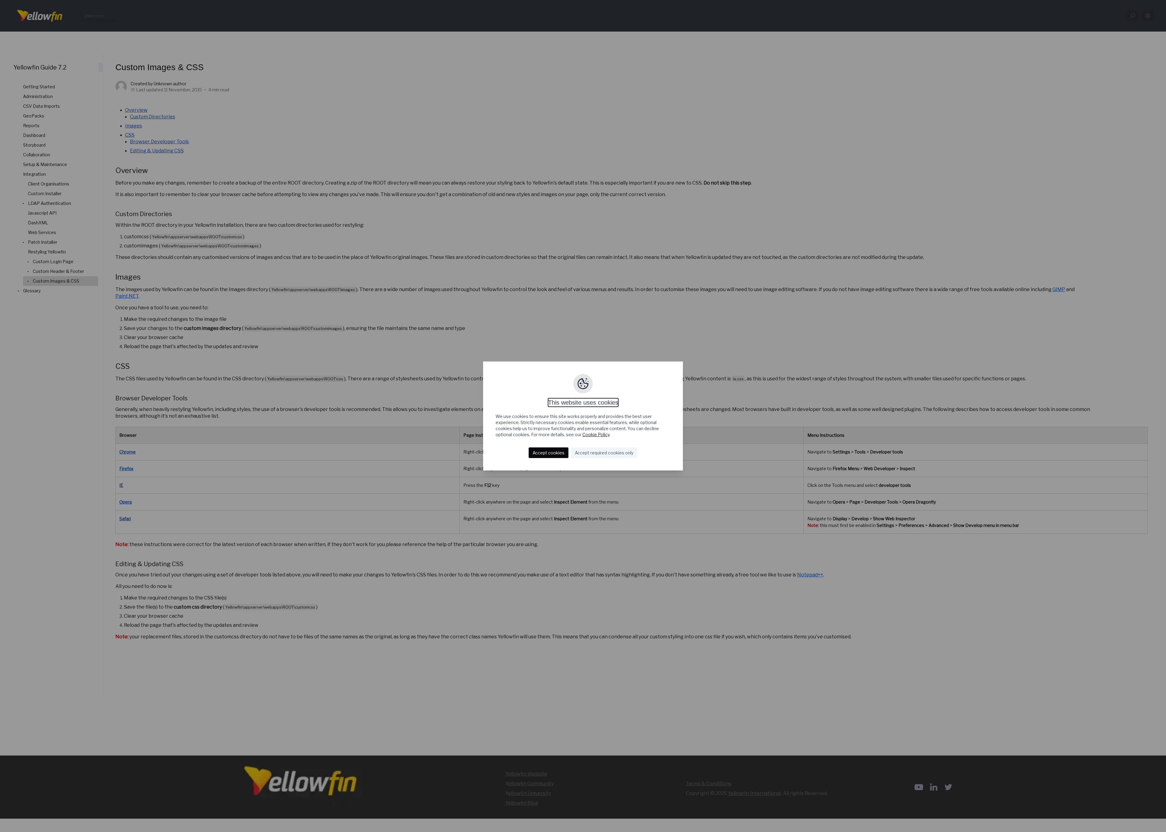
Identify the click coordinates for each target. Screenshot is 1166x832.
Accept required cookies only (604, 452)
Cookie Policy (595, 434)
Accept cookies (548, 452)
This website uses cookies (583, 402)
